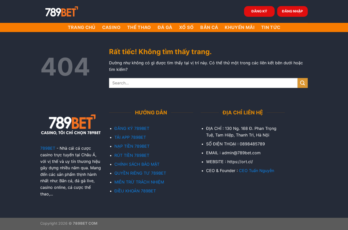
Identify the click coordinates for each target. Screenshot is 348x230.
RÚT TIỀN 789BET (131, 155)
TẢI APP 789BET (130, 137)
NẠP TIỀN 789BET (132, 146)
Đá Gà (165, 27)
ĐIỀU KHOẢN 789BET (135, 190)
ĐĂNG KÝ (259, 11)
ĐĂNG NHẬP (292, 11)
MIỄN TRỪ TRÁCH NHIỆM (139, 182)
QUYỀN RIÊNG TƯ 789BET (140, 173)
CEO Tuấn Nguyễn (256, 170)
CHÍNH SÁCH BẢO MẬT (136, 164)
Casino (111, 27)
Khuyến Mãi (240, 27)
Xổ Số (186, 27)
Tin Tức (270, 27)
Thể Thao (139, 27)
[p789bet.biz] (65, 11)
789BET (47, 148)
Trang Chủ (82, 27)
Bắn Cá (209, 27)
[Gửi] (303, 83)
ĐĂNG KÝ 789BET (131, 128)
